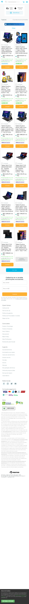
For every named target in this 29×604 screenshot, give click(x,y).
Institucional (5, 308)
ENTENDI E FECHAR (8, 601)
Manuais (4, 365)
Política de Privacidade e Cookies (11, 315)
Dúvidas (4, 360)
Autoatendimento (7, 349)
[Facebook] (4, 384)
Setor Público (6, 331)
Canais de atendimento (8, 355)
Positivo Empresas (7, 329)
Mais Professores (6, 339)
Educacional (5, 334)
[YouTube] (15, 384)
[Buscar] (6, 2)
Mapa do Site (5, 318)
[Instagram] (7, 384)
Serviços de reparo (7, 373)
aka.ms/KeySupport (7, 431)
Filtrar (13, 28)
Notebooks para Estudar (8, 342)
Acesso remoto (6, 357)
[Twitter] (11, 384)
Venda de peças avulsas (8, 370)
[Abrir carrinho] (23, 2)
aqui (22, 596)
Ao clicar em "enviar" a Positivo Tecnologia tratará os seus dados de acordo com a (14, 299)
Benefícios (16, 12)
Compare (5, 45)
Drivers (4, 362)
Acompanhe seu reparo (8, 352)
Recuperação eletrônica (8, 368)
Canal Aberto (5, 375)
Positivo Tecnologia (7, 326)
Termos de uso (6, 310)
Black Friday (5, 336)
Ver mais (14, 270)
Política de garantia (7, 313)
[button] (27, 2)
